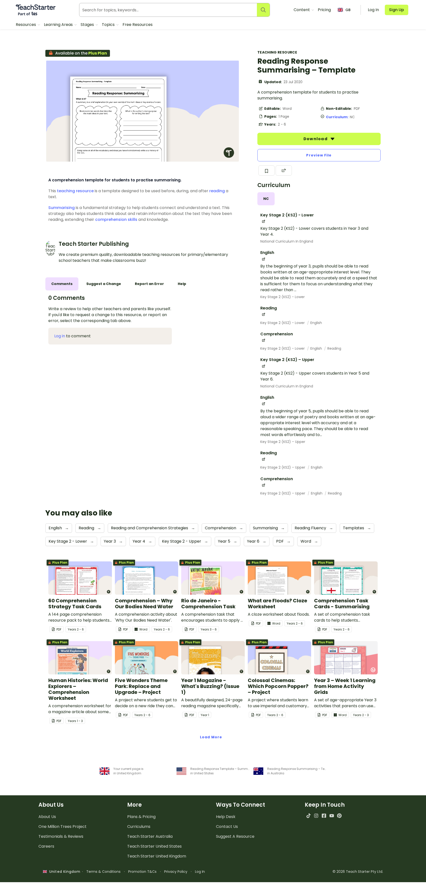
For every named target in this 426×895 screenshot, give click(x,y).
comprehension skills (116, 219)
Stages (88, 24)
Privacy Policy (175, 871)
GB (348, 9)
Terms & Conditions (103, 871)
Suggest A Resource (235, 836)
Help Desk (225, 816)
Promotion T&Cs (142, 871)
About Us (47, 816)
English (316, 322)
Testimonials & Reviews (60, 836)
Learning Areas (59, 24)
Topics (109, 24)
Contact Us (227, 826)
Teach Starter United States (154, 846)
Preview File (319, 155)
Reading (334, 348)
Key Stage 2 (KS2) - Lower (282, 296)
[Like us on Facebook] (324, 815)
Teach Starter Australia (150, 836)
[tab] (266, 198)
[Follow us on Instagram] (316, 815)
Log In (200, 871)
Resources (26, 24)
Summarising (61, 207)
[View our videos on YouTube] (332, 815)
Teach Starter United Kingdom (156, 856)
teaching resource (75, 191)
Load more (211, 737)
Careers (46, 846)
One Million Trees (62, 826)
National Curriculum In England (286, 241)
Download (316, 139)
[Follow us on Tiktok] (308, 815)
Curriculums (138, 826)
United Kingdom (64, 871)
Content (302, 10)
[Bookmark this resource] (266, 170)
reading (217, 191)
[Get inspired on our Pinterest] (339, 815)
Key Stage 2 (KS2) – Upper (282, 441)
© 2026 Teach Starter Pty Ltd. (358, 871)
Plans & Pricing (141, 816)
